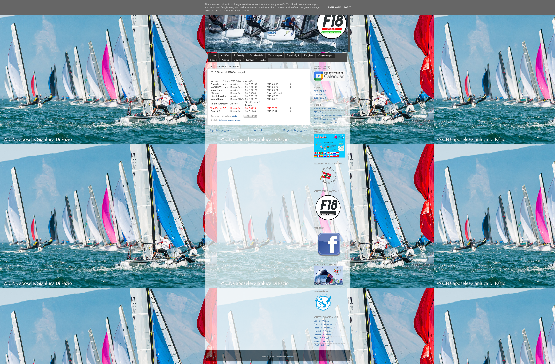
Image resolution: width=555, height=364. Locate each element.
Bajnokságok (293, 55)
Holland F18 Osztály (323, 328)
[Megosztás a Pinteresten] (256, 116)
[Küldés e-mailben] (245, 116)
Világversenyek (325, 55)
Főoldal (257, 130)
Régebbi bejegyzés (295, 130)
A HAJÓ (225, 55)
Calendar (223, 120)
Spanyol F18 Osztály (323, 342)
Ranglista (308, 55)
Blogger (290, 357)
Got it (347, 7)
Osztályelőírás (256, 55)
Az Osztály (239, 55)
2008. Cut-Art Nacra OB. (325, 119)
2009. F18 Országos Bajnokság (328, 116)
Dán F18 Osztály (321, 321)
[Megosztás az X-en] (250, 116)
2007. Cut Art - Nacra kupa (326, 123)
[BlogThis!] (247, 116)
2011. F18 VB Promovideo (326, 109)
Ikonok (213, 60)
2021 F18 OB (320, 91)
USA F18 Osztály (321, 345)
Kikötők (225, 60)
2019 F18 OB (320, 94)
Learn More (334, 7)
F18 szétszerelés (321, 112)
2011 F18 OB (320, 98)
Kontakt (250, 60)
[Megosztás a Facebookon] (253, 116)
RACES (262, 60)
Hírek (213, 55)
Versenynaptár (275, 55)
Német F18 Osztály (322, 335)
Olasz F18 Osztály (322, 338)
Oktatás (237, 60)
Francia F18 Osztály (323, 324)
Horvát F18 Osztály (322, 331)
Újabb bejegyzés (220, 130)
